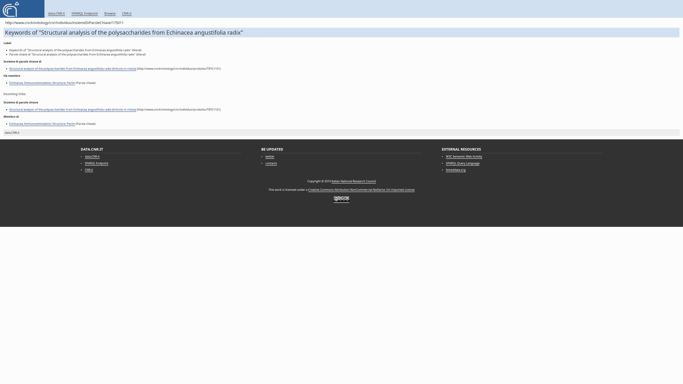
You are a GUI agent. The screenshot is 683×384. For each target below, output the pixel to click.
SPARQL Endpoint (85, 13)
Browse (110, 13)
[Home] (22, 9)
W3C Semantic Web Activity (464, 156)
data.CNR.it (56, 13)
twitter (269, 156)
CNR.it (127, 13)
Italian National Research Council (354, 181)
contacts (271, 163)
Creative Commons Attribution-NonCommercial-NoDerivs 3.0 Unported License (361, 190)
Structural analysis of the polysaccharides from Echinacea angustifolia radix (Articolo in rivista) (72, 69)
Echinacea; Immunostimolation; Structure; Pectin (42, 83)
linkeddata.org (456, 170)
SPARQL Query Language (463, 163)
